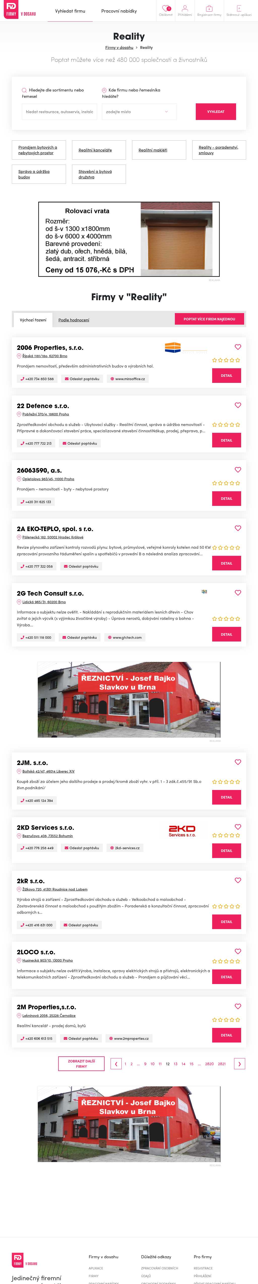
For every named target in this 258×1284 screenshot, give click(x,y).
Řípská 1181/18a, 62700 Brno (44, 355)
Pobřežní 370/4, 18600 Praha (45, 413)
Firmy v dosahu (119, 47)
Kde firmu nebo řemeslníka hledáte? (131, 93)
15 (192, 1063)
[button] (42, 239)
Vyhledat (215, 111)
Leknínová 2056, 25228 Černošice (49, 1015)
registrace (203, 1268)
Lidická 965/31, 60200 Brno (44, 601)
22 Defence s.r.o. (43, 407)
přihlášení (202, 1275)
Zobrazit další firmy (81, 1063)
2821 (222, 1063)
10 (152, 1063)
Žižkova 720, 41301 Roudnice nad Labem (54, 889)
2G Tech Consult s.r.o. (50, 594)
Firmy (94, 1275)
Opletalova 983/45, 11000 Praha (48, 478)
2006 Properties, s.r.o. (50, 348)
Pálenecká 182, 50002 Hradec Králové (52, 536)
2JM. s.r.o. (32, 763)
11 (160, 1063)
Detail (226, 375)
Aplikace (96, 1268)
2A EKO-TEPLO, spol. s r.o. (55, 530)
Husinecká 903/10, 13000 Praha (47, 960)
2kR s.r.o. (31, 882)
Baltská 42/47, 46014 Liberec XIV (48, 771)
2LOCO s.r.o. (36, 953)
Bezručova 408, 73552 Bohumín (47, 835)
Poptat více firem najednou (209, 318)
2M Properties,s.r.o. (46, 1008)
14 (183, 1063)
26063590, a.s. (39, 471)
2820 (209, 1063)
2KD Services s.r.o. (45, 828)
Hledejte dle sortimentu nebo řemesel (53, 93)
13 (175, 1063)
